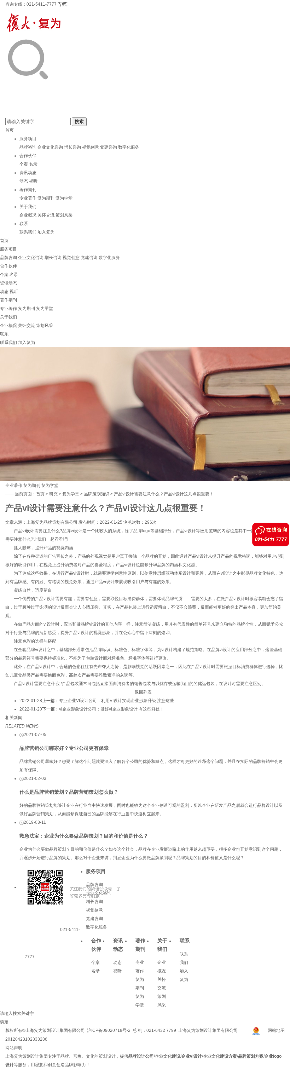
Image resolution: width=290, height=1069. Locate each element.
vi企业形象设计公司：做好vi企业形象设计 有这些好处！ (111, 709)
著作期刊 (27, 189)
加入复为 (45, 232)
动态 (23, 181)
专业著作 (27, 198)
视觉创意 (90, 147)
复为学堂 (64, 198)
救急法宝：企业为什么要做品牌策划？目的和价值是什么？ (83, 836)
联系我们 (27, 232)
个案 (23, 164)
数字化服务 (128, 147)
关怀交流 (45, 215)
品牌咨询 (27, 147)
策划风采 (64, 215)
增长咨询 (72, 147)
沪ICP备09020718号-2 (108, 1030)
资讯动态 (27, 172)
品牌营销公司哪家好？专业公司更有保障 (64, 748)
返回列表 (143, 692)
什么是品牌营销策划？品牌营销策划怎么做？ (68, 792)
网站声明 (13, 1047)
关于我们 (27, 206)
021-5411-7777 (42, 4)
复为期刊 (45, 198)
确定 (4, 1021)
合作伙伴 (27, 155)
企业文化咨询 (50, 147)
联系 (23, 223)
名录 (33, 164)
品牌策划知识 (96, 494)
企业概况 (27, 215)
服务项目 (27, 138)
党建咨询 (108, 147)
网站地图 (276, 1030)
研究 (53, 494)
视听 (33, 181)
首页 (9, 130)
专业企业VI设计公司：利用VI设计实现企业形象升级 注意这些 (116, 700)
